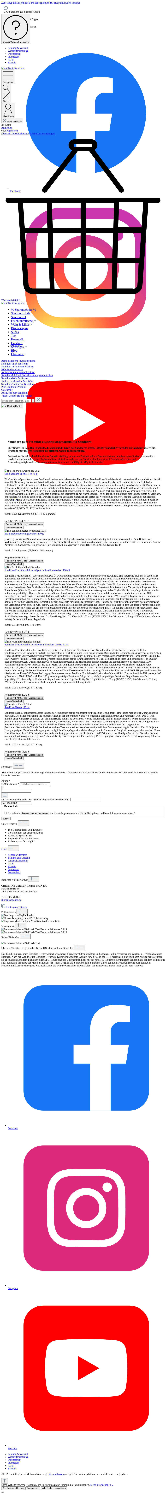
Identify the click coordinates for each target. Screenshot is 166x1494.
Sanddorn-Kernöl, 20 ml (17, 707)
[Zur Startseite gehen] (12, 68)
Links (4, 849)
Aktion (5, 781)
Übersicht (6, 133)
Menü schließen (14, 121)
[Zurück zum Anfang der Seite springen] (4, 1480)
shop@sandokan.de (11, 900)
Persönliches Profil (21, 133)
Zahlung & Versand (18, 48)
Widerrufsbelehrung (18, 50)
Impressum (13, 56)
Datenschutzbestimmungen (35, 813)
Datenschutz (14, 53)
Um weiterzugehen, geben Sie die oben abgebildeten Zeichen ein (35, 799)
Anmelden (6, 127)
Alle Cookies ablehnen (13, 1488)
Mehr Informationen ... (101, 1484)
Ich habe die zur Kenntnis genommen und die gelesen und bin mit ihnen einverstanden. (71, 813)
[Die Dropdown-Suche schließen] (38, 400)
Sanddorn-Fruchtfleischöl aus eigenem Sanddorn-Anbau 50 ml (37, 644)
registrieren (12, 130)
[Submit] (2, 787)
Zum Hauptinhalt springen (15, 2)
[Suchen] (33, 401)
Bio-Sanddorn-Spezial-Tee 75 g (21, 473)
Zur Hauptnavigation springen (65, 2)
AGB (10, 59)
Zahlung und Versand (19, 857)
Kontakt (12, 62)
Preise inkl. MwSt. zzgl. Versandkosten (24, 524)
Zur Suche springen (39, 2)
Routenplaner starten (16, 907)
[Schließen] (2, 1492)
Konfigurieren (33, 1488)
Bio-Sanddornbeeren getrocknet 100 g (24, 533)
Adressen (36, 133)
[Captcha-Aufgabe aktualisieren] (4, 795)
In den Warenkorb (14, 527)
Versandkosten (56, 1474)
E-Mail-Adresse (10, 784)
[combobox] (16, 401)
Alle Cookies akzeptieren (54, 1488)
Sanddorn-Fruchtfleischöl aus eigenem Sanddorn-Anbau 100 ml (37, 570)
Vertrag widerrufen (17, 854)
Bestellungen (48, 133)
